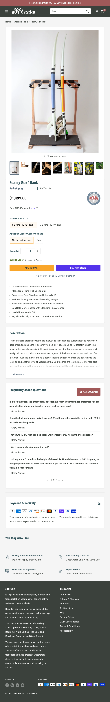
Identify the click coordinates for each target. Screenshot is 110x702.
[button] (17, 188)
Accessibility (66, 630)
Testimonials (66, 608)
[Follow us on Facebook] (7, 685)
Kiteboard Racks (21, 22)
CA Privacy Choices (69, 621)
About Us (64, 603)
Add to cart (32, 268)
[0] (102, 11)
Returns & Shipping (69, 599)
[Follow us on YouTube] (22, 685)
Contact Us (65, 594)
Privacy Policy (67, 617)
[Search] (87, 11)
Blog (62, 612)
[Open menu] (6, 11)
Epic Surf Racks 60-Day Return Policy (56, 275)
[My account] (97, 11)
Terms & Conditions (70, 626)
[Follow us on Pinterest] (17, 685)
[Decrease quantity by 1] (23, 251)
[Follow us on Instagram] (12, 685)
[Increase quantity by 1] (37, 251)
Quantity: (14, 251)
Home (8, 22)
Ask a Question (90, 391)
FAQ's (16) (45, 188)
